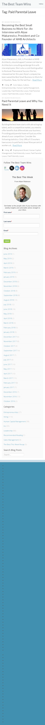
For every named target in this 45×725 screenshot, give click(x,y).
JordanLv (8, 713)
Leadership (6, 91)
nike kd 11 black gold (13, 541)
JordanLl (8, 685)
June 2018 (8, 309)
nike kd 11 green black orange (16, 521)
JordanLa (8, 654)
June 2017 (8, 364)
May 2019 (7, 258)
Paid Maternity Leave (19, 91)
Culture (26, 85)
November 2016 (10, 396)
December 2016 (10, 392)
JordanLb (8, 657)
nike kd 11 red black (12, 518)
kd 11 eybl (9, 504)
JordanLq (8, 699)
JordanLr (8, 702)
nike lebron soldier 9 (12, 465)
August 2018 (9, 300)
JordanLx (8, 719)
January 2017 (9, 387)
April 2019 (8, 263)
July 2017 (7, 360)
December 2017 (10, 337)
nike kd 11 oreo (11, 552)
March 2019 (8, 268)
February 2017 (9, 383)
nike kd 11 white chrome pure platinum (20, 510)
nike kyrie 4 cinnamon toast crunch (18, 580)
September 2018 (10, 295)
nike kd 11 (9, 507)
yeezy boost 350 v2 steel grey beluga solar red (23, 613)
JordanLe (8, 666)
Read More (37, 80)
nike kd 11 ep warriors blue (15, 527)
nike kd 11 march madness (15, 546)
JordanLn (8, 691)
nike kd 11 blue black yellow (15, 532)
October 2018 (9, 291)
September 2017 (10, 350)
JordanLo (8, 694)
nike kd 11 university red (14, 513)
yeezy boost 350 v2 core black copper (20, 605)
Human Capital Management (27, 88)
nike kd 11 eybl (10, 563)
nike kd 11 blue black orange (16, 535)
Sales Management (11, 440)
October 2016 (9, 401)
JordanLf (8, 668)
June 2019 (8, 254)
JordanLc (8, 660)
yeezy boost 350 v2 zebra (15, 602)
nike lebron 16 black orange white (18, 639)
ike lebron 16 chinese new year (17, 630)
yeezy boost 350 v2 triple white (17, 616)
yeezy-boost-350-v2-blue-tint (16, 594)
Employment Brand (20, 150)
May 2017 (7, 369)
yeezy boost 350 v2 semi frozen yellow (20, 611)
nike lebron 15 (10, 488)
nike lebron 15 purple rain (14, 647)
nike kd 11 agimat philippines (16, 544)
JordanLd (8, 663)
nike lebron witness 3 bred (15, 650)
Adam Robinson (12, 22)
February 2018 (9, 327)
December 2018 (10, 281)
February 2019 (9, 272)
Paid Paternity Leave (16, 94)
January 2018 (9, 332)
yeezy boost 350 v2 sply (14, 597)
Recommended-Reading (13, 435)
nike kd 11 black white (13, 538)
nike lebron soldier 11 (13, 471)
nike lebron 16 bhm (12, 622)
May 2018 (7, 314)
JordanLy (8, 722)
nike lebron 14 (10, 485)
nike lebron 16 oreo (12, 627)
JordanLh (8, 674)
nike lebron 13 (10, 482)
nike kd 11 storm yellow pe (15, 555)
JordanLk (8, 682)
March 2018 (8, 323)
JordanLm (9, 688)
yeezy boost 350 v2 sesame (16, 608)
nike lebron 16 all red (13, 636)
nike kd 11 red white (12, 516)
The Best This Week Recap (14, 444)
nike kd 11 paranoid (12, 499)
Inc (5, 426)
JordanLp (8, 696)
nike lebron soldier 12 (13, 474)
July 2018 (7, 304)
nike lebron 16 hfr (11, 633)
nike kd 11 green (11, 524)
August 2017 (9, 355)
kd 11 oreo (9, 502)
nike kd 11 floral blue (13, 560)
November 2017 (10, 341)
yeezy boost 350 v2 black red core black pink (22, 591)
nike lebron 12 (10, 479)
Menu (41, 4)
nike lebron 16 (10, 490)
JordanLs (8, 705)
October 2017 (9, 346)
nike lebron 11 (10, 476)
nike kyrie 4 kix (10, 577)
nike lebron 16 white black (15, 641)
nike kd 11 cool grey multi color (17, 530)
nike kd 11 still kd (11, 496)
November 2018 (10, 286)
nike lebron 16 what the (14, 493)
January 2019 (9, 277)
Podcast (28, 94)
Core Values (17, 85)
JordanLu (8, 710)
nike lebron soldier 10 (13, 468)
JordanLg (8, 671)
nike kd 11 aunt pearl (13, 566)
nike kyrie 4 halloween (13, 574)
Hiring (7, 85)
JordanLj (8, 680)
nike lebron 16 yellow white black (17, 644)
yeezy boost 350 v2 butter (15, 599)
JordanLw (8, 716)
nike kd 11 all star (11, 569)
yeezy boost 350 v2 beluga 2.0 (16, 586)
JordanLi (8, 677)
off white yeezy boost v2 (14, 583)
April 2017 (8, 373)
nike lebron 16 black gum (14, 625)
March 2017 (8, 378)
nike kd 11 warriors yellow (15, 558)
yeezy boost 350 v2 (12, 619)
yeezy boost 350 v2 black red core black (20, 588)
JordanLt (8, 708)
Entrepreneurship (9, 88)
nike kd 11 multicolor (13, 549)
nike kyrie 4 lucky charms (14, 572)
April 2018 (8, 318)
